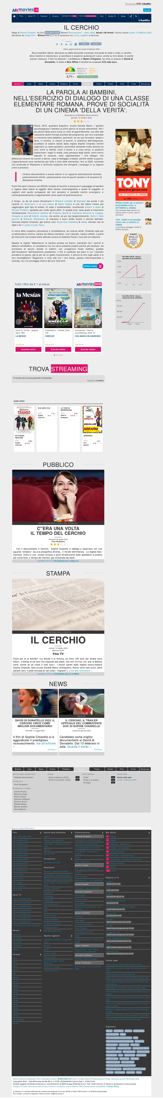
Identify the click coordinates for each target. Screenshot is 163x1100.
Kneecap (49, 336)
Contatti (24, 1086)
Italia (86, 32)
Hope (46, 908)
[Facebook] (57, 44)
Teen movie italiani (113, 1062)
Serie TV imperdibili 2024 (22, 902)
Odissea (113, 840)
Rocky (108, 888)
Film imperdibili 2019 (20, 863)
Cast (29, 84)
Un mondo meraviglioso (83, 924)
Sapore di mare (111, 913)
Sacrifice (113, 867)
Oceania (47, 836)
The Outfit (109, 926)
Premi (75, 84)
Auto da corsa (111, 1055)
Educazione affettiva (37, 212)
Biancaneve (139, 1041)
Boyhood (81, 200)
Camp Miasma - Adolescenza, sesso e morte (126, 859)
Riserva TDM (77, 1086)
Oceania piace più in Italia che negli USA (120, 974)
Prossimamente (97, 1079)
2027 (14, 836)
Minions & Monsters (117, 863)
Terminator (130, 1072)
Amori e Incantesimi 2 (51, 904)
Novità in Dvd (17, 890)
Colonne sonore (118, 1079)
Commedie (17, 934)
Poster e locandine (91, 780)
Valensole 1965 (49, 854)
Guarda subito (28, 349)
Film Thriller (17, 938)
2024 (29, 836)
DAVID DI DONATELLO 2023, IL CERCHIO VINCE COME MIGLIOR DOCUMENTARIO (35, 723)
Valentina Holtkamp (22, 799)
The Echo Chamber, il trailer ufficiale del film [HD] (123, 1019)
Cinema (23, 1079)
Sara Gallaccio (20, 809)
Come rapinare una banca (84, 932)
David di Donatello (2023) (60, 780)
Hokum (113, 871)
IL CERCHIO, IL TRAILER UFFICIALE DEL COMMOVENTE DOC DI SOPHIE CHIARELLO (81, 723)
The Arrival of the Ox (51, 971)
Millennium (134, 1059)
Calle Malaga (48, 896)
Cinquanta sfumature (114, 1052)
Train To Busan (80, 895)
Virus (120, 1055)
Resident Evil (48, 893)
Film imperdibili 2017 (20, 871)
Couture (78, 857)
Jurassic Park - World (140, 1048)
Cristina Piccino (20, 791)
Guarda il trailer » (79, 746)
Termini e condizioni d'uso (59, 1086)
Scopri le (58, 561)
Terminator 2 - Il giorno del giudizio (87, 888)
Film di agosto (18, 882)
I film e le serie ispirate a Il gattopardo (120, 1041)
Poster (110, 84)
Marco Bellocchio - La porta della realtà (89, 880)
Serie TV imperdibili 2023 (22, 906)
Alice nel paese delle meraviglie (134, 1069)
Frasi (134, 84)
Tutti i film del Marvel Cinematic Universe (121, 1065)
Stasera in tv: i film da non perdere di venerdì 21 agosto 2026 (127, 1015)
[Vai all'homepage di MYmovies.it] (25, 12)
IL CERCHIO (58, 639)
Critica (52, 84)
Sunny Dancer (80, 903)
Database (31, 1079)
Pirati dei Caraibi (129, 1052)
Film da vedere (18, 875)
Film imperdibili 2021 (20, 855)
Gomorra (128, 1031)
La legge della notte (113, 932)
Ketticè (77, 936)
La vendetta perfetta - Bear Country (87, 848)
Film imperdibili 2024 (20, 844)
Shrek (108, 945)
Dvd (74, 1079)
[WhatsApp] (71, 44)
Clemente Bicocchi (81, 212)
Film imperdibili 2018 (20, 867)
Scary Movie (118, 1031)
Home (15, 1079)
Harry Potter (124, 1059)
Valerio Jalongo (40, 215)
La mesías (21, 336)
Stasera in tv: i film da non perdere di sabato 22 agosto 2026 (127, 978)
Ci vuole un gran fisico (32, 224)
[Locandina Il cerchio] (22, 154)
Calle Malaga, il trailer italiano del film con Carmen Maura (126, 988)
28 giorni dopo (139, 1031)
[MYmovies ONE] (89, 284)
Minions (109, 1031)
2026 (19, 836)
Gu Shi (46, 949)
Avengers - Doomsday (52, 889)
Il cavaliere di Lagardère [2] (115, 900)
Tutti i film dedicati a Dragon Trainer (119, 1038)
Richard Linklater (64, 200)
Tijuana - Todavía (50, 953)
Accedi (147, 10)
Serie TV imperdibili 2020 (22, 918)
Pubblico (64, 84)
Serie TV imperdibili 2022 (22, 910)
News (40, 84)
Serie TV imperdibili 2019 (22, 922)
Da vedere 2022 (52, 32)
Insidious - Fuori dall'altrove (53, 840)
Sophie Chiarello (28, 32)
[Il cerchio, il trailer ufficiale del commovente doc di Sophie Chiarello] (81, 714)
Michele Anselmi (20, 806)
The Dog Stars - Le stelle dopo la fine (88, 840)
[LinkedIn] (66, 44)
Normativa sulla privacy (38, 1086)
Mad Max (110, 1072)
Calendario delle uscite (52, 863)
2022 (92, 32)
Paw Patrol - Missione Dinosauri (86, 959)
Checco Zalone (112, 1045)
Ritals (84, 221)
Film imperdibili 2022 (20, 852)
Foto (122, 84)
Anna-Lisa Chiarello (67, 221)
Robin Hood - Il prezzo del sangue (122, 855)
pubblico (84, 35)
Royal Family (111, 1048)
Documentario (75, 32)
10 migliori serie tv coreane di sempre (26, 925)
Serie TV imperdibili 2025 (22, 899)
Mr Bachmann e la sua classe (37, 203)
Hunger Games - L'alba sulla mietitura (57, 875)
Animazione (17, 946)
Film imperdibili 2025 (20, 840)
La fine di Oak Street (117, 852)
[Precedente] (16, 429)
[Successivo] (100, 429)
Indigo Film (30, 35)
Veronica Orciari (20, 801)
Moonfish (47, 946)
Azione (15, 949)
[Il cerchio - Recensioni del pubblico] (58, 521)
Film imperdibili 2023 (20, 848)
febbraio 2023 (145, 32)
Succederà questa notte (52, 931)
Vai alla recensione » (81, 670)
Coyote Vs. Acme (81, 899)
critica (76, 35)
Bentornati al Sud (50, 915)
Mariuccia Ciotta (20, 794)
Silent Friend (79, 920)
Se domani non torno (51, 927)
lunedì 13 (133, 32)
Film (38, 1079)
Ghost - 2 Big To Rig (82, 861)
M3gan (123, 1034)
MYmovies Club (132, 1079)
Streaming (145, 84)
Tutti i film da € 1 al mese (32, 284)
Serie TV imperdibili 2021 (22, 914)
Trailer (99, 84)
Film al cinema (18, 878)
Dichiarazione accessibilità (94, 1086)
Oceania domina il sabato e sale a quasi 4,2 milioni (124, 964)
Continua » (52, 749)
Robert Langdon (112, 1059)
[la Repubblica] (137, 5)
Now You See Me (112, 1034)
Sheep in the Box (81, 877)
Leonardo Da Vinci (124, 1048)
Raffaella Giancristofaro (23, 777)
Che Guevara (119, 1072)
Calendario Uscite (49, 1079)
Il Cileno (78, 873)
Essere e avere (93, 206)
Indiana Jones (129, 1055)
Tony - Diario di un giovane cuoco (87, 869)
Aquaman (109, 919)
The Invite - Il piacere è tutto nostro (56, 871)
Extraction (109, 894)
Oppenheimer (124, 1045)
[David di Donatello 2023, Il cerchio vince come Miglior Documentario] (35, 714)
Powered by (91, 380)
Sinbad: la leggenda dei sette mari (118, 938)
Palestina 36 (48, 900)
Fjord (46, 912)
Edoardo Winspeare (34, 218)
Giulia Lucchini (20, 796)
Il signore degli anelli (114, 1069)
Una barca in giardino (88, 336)
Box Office (85, 1079)
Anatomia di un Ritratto (52, 967)
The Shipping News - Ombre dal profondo (120, 907)
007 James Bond (143, 1052)
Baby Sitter (135, 1045)
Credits (16, 1086)
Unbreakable (141, 1055)
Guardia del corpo (112, 951)
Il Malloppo (79, 917)
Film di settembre (19, 886)
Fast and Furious (128, 1062)
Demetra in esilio (50, 957)
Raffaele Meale (20, 804)
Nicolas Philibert (20, 209)
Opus (135, 1038)
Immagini (87, 782)
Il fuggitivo (109, 881)
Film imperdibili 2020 (20, 859)
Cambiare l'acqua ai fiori (52, 923)
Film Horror (17, 942)
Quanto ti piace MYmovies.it (23, 828)
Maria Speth (64, 203)
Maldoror (47, 850)
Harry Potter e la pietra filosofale (86, 844)
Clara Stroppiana (21, 784)
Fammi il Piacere (81, 928)
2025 (24, 836)
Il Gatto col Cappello (51, 919)
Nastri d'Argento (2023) (59, 777)
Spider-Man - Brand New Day (120, 844)
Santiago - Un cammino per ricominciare (58, 879)
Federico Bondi (60, 212)
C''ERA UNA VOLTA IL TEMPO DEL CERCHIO (58, 530)
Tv (78, 1079)
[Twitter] (61, 44)
